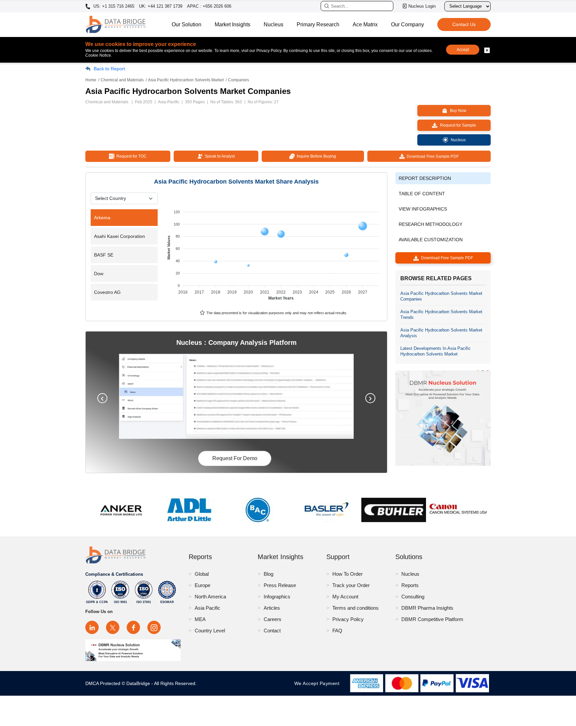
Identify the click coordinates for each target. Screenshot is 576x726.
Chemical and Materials (122, 80)
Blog (268, 574)
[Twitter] (112, 627)
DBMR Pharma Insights (427, 608)
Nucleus (273, 24)
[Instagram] (154, 627)
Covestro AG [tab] (107, 292)
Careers (272, 619)
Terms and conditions (355, 608)
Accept (463, 49)
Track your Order (351, 585)
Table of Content (422, 193)
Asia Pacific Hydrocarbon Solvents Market (186, 80)
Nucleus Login (422, 6)
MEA (200, 619)
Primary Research (318, 24)
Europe (202, 585)
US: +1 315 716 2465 (113, 6)
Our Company (407, 24)
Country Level (210, 630)
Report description (425, 178)
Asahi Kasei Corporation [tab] (119, 236)
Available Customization (431, 239)
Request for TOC (130, 156)
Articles (272, 608)
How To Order (347, 574)
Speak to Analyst (219, 156)
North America (210, 596)
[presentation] (102, 398)
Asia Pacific (207, 608)
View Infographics (423, 209)
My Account (345, 596)
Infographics (277, 596)
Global (202, 574)
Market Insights (232, 24)
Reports (410, 585)
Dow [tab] (98, 273)
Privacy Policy (348, 619)
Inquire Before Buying (315, 156)
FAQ (337, 630)
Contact (272, 630)
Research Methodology (430, 224)
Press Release (280, 585)
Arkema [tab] (102, 217)
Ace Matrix (365, 24)
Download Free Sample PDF (432, 156)
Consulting (412, 596)
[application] (274, 252)
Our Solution (186, 24)
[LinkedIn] (92, 627)
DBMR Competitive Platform (432, 619)
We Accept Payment (318, 683)
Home (90, 80)
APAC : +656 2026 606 (209, 6)
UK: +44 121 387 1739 (160, 6)
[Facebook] (133, 627)
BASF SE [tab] (103, 255)
